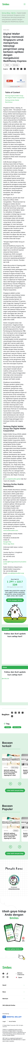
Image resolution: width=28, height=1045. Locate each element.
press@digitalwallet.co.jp (16, 573)
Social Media (12, 1021)
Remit (4, 985)
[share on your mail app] (25, 69)
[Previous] (10, 783)
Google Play (7, 542)
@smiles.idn (5, 678)
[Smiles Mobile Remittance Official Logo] (5, 4)
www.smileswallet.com (10, 530)
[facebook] (3, 973)
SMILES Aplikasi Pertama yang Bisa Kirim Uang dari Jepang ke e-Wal (10, 772)
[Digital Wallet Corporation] (12, 1017)
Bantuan (5, 998)
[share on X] (21, 69)
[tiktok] (7, 973)
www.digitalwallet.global (13, 479)
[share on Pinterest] (14, 69)
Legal (4, 1021)
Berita (13, 13)
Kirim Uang (15, 65)
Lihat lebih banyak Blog (15, 790)
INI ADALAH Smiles (9, 1005)
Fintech (7, 65)
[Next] (19, 783)
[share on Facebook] (11, 69)
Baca (4, 992)
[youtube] (7, 977)
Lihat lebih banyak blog (15, 853)
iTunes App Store (8, 544)
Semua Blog (6, 13)
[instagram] (3, 977)
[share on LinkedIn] (18, 69)
